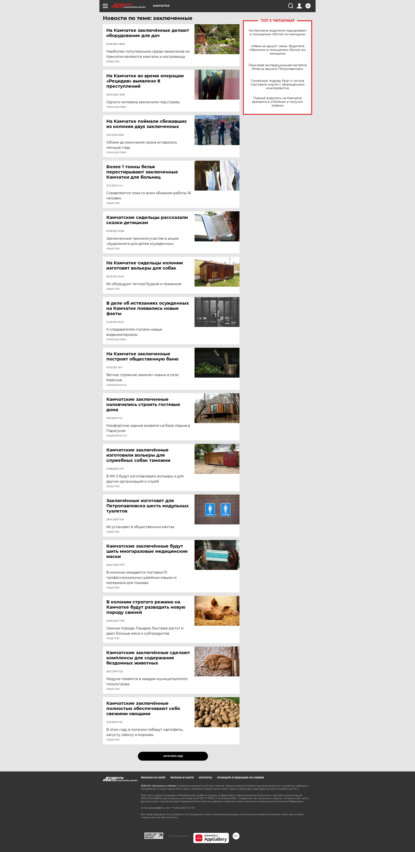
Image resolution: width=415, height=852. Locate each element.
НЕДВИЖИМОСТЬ (116, 385)
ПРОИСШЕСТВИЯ (116, 107)
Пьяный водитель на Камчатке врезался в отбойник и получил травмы (277, 101)
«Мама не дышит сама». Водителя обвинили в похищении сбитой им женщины (277, 49)
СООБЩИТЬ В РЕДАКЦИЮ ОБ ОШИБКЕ (240, 777)
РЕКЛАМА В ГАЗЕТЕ (182, 777)
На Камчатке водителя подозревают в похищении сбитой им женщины (278, 32)
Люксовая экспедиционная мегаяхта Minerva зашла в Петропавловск (277, 67)
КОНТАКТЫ (205, 777)
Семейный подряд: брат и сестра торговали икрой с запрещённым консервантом (278, 84)
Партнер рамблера (178, 836)
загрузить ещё (173, 756)
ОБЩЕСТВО (113, 62)
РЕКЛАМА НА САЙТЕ (153, 777)
